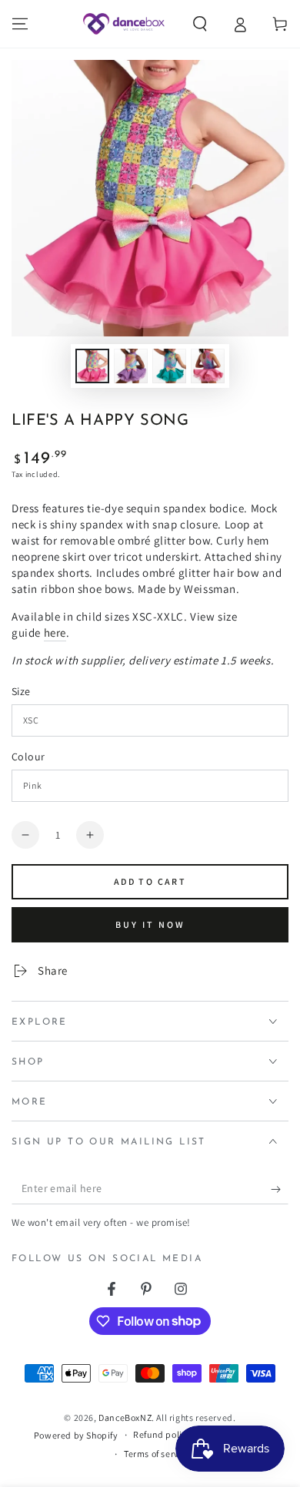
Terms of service (158, 1453)
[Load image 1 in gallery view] (92, 366)
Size (21, 691)
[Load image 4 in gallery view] (208, 366)
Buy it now (150, 924)
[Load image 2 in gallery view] (131, 366)
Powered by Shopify (76, 1435)
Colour (28, 756)
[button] (200, 24)
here (55, 632)
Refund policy (162, 1434)
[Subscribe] (279, 1189)
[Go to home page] (123, 24)
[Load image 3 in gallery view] (169, 366)
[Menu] (20, 24)
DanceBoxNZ (125, 1417)
